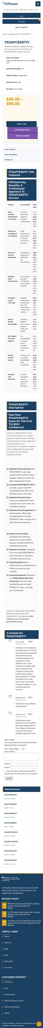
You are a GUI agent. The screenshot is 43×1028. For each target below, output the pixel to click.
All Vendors (8, 961)
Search (22, 16)
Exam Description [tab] (11, 155)
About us (7, 943)
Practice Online (22, 136)
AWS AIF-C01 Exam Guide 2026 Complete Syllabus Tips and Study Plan (23, 905)
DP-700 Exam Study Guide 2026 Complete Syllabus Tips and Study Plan (24, 913)
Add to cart (21, 124)
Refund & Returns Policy (13, 1001)
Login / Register (21, 27)
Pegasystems (13, 34)
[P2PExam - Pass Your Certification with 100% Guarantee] (11, 4)
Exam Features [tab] (10, 149)
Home (5, 34)
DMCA (6, 1013)
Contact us (8, 982)
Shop (6, 955)
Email (7, 767)
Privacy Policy (9, 994)
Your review (9, 751)
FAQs (6, 988)
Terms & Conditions (12, 1007)
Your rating (9, 749)
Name (7, 764)
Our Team (8, 967)
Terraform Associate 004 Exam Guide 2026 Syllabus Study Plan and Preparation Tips (24, 922)
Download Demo (22, 130)
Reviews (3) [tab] (9, 160)
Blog (6, 949)
